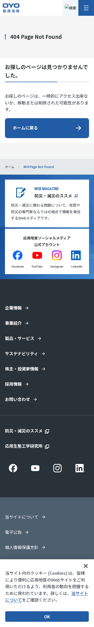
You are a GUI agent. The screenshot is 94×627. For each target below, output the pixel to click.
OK (47, 616)
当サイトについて (21, 517)
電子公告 (13, 532)
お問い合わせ (17, 399)
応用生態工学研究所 (24, 446)
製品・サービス (19, 338)
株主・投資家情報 (21, 368)
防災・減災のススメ (53, 195)
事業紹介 (13, 323)
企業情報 (13, 308)
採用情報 (13, 384)
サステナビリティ (21, 353)
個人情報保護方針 (21, 547)
